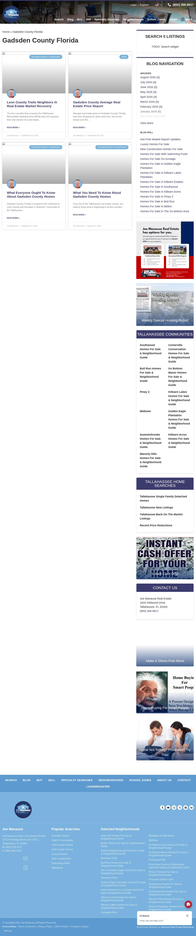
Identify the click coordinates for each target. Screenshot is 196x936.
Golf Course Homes (62, 844)
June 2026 (146, 87)
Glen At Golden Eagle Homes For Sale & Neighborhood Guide (123, 872)
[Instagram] (174, 807)
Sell (51, 780)
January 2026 (148, 111)
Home (6, 31)
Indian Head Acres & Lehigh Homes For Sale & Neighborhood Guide (122, 891)
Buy (39, 780)
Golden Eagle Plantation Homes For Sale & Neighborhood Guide (179, 419)
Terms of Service (26, 926)
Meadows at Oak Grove (161, 835)
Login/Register (98, 786)
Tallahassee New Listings (156, 507)
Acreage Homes (60, 835)
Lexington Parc (109, 912)
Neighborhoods (110, 780)
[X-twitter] (179, 807)
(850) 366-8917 (149, 611)
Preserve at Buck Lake (161, 879)
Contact (184, 780)
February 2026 (149, 106)
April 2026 (146, 96)
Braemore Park (109, 858)
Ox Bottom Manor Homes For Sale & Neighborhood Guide (177, 377)
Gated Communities (62, 840)
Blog (27, 780)
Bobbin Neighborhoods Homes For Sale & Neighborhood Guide (122, 852)
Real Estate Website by (165, 927)
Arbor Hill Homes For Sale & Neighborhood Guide (116, 837)
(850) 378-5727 (14, 847)
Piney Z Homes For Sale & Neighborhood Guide (163, 873)
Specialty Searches (76, 780)
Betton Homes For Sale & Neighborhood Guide (123, 845)
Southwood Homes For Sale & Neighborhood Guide (165, 885)
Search (11, 780)
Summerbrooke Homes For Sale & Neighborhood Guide (167, 893)
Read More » (13, 127)
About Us (164, 780)
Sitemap (8, 931)
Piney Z (145, 391)
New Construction (61, 858)
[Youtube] (168, 807)
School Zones (140, 780)
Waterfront (57, 867)
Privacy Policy (45, 926)
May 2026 (146, 92)
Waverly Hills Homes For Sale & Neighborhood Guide (166, 900)
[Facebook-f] (162, 807)
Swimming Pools (61, 863)
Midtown (145, 411)
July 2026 (146, 82)
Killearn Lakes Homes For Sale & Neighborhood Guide (119, 906)
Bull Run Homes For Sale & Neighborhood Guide (116, 864)
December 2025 (150, 116)
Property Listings (79, 926)
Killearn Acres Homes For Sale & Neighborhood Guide (119, 899)
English (158, 4)
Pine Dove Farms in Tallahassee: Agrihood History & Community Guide (169, 866)
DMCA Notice (62, 926)
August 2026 (148, 77)
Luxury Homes (59, 854)
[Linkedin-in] (191, 807)
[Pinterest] (185, 807)
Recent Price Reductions (156, 525)
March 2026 (147, 101)
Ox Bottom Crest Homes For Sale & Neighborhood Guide (168, 846)
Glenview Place (109, 877)
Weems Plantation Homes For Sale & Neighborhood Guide (169, 908)
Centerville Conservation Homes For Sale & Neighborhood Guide (179, 353)
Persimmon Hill (157, 859)
